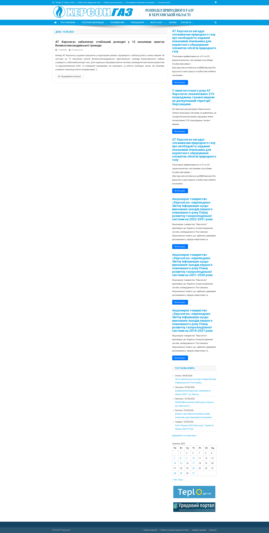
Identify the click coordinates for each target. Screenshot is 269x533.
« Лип (174, 480)
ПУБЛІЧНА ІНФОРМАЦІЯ (93, 22)
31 (193, 473)
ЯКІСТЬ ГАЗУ (156, 22)
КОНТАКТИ (186, 22)
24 (193, 468)
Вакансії (213, 530)
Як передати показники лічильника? (140, 2)
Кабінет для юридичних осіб (88, 2)
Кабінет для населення (113, 2)
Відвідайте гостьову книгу (184, 435)
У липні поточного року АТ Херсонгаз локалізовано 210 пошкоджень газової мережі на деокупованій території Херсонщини (193, 97)
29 (181, 473)
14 (175, 463)
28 (175, 473)
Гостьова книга (164, 2)
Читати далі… (180, 82)
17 (193, 463)
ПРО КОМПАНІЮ (68, 22)
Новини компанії (150, 530)
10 (193, 458)
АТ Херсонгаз (77, 50)
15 (181, 463)
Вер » (180, 480)
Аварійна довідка (199, 530)
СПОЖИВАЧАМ (117, 22)
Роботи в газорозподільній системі (175, 530)
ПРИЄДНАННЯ (137, 22)
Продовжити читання (71, 76)
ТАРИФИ (173, 22)
